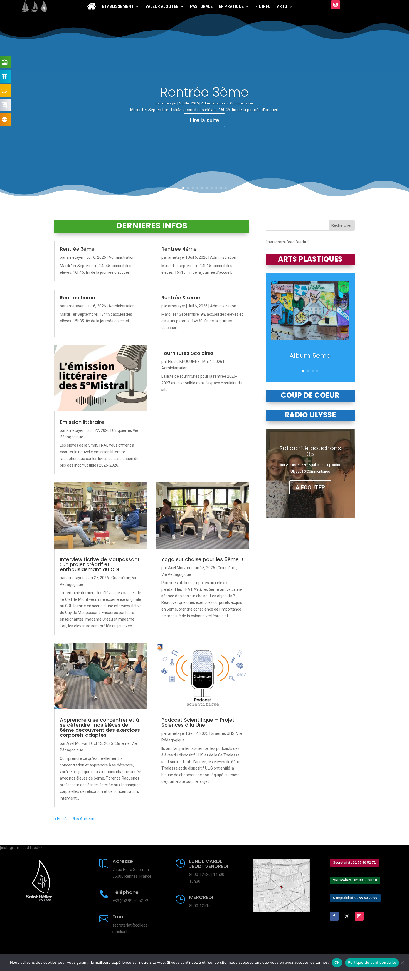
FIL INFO (263, 6)
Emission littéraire (82, 422)
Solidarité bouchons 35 (310, 451)
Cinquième (121, 430)
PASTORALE (201, 6)
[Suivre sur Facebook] (334, 916)
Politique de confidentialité (372, 962)
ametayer (169, 103)
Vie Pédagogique (176, 574)
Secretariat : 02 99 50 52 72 (354, 863)
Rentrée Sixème (180, 297)
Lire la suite (204, 120)
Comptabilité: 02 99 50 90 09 (355, 898)
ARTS (282, 6)
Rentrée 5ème (77, 297)
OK (337, 962)
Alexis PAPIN (296, 465)
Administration (213, 103)
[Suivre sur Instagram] (335, 4)
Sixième (122, 743)
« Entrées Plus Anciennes (76, 818)
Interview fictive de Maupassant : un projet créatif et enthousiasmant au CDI (100, 564)
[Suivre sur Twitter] (346, 916)
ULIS (231, 733)
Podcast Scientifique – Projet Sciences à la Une (198, 722)
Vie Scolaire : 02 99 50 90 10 (355, 880)
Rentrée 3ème (204, 92)
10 (226, 188)
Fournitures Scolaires (187, 353)
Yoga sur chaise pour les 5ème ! (202, 559)
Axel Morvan (179, 568)
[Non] (402, 962)
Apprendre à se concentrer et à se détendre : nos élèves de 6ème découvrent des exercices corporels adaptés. (100, 727)
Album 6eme (310, 355)
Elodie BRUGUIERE (184, 361)
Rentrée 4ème (179, 248)
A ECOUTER (310, 487)
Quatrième (120, 578)
